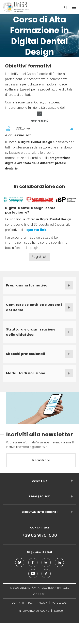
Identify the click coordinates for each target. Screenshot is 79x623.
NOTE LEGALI (59, 602)
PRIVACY (42, 602)
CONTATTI (18, 602)
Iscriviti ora (41, 460)
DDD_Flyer (23, 128)
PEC (30, 602)
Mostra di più (39, 120)
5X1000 (58, 610)
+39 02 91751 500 (39, 535)
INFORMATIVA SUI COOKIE (34, 610)
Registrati (39, 256)
